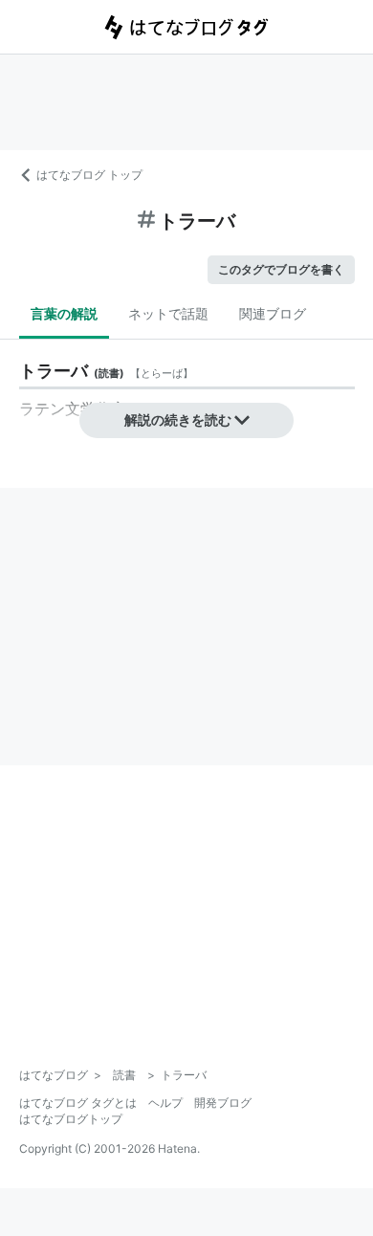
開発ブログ (223, 1102)
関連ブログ (272, 313)
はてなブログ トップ (89, 174)
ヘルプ (165, 1102)
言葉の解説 (64, 313)
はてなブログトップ (70, 1119)
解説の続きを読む (177, 419)
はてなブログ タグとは (78, 1102)
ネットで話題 (168, 313)
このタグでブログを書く (281, 269)
